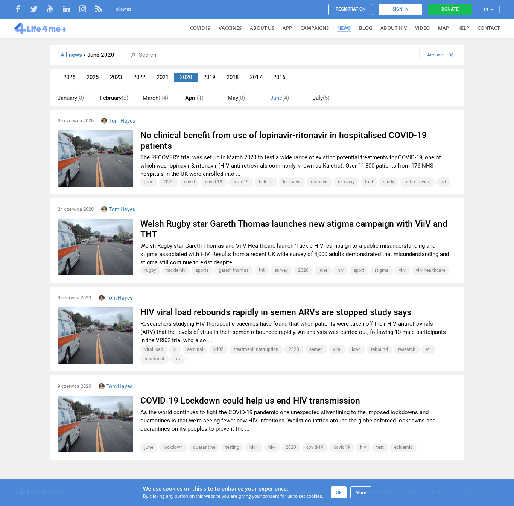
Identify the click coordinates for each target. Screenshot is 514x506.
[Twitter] (37, 10)
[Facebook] (21, 10)
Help (463, 27)
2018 (233, 77)
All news (72, 55)
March (155, 97)
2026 (69, 77)
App (287, 27)
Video (422, 27)
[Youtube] (54, 10)
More (360, 492)
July (321, 97)
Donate (450, 9)
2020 (186, 77)
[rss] (98, 10)
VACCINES (230, 27)
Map (443, 27)
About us (262, 27)
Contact (489, 27)
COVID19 (200, 27)
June (279, 97)
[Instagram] (86, 10)
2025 (93, 77)
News (344, 27)
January (71, 97)
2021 (163, 77)
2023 (116, 77)
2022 (139, 77)
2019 (209, 77)
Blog (365, 27)
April (194, 97)
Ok (339, 492)
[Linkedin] (70, 10)
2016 (279, 77)
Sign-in (400, 9)
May (236, 97)
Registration (351, 9)
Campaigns (314, 27)
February (114, 97)
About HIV (393, 27)
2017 (256, 77)
